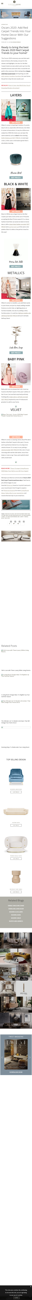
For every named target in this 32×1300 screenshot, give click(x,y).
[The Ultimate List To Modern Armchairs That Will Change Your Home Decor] (16, 709)
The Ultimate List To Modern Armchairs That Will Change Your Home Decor (15, 722)
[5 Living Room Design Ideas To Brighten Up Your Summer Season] (16, 683)
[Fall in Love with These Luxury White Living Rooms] (16, 659)
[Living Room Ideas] (17, 3)
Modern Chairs (16, 915)
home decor (8, 513)
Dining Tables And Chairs (16, 905)
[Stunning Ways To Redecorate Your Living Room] (16, 735)
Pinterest (9, 485)
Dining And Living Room (16, 908)
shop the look (5, 518)
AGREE (16, 1297)
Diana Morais (17, 42)
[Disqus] (16, 568)
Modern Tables (16, 918)
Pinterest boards (9, 490)
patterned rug (14, 227)
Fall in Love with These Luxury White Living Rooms (15, 670)
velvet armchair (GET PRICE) (9, 450)
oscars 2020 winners (11, 516)
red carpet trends (23, 516)
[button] (30, 1057)
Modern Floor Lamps (16, 912)
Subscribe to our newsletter (14, 493)
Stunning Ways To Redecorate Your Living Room (15, 747)
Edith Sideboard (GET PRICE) (10, 138)
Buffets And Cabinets (16, 921)
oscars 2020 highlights (14, 515)
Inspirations (4, 24)
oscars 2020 (4, 515)
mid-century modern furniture (11, 76)
